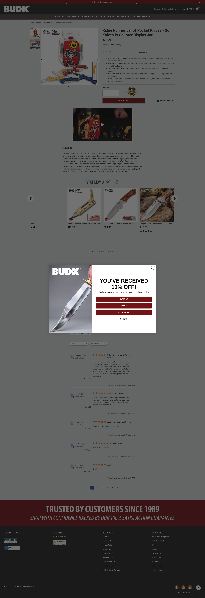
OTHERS (123, 319)
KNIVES (124, 306)
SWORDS (124, 299)
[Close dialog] (153, 267)
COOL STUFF (123, 312)
